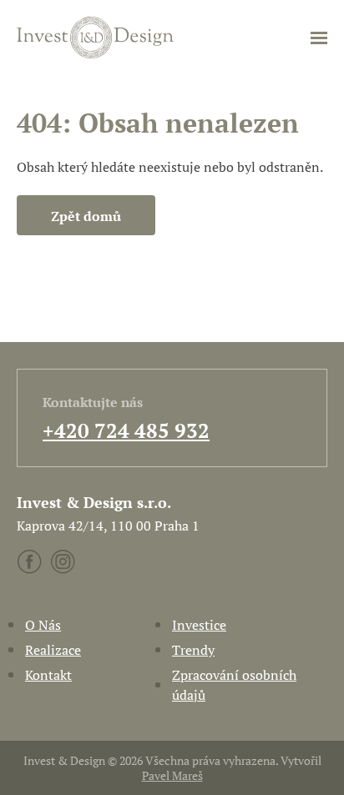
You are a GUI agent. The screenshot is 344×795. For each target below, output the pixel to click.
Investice (199, 625)
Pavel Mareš (172, 775)
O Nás (43, 625)
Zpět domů (86, 216)
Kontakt (48, 675)
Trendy (193, 650)
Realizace (53, 650)
